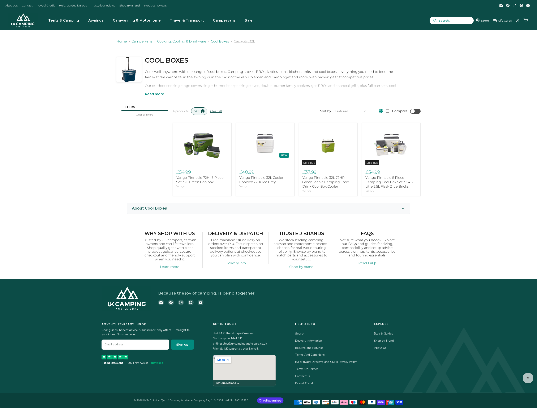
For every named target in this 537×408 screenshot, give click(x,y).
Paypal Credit (46, 5)
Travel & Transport (187, 20)
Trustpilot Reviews (103, 5)
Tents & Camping (63, 20)
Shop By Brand (129, 5)
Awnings (96, 20)
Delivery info (235, 263)
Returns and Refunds (309, 348)
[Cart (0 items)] (525, 20)
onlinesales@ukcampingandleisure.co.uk (240, 344)
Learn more (169, 267)
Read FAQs (367, 263)
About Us (11, 5)
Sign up (182, 344)
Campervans (224, 20)
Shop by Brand (384, 341)
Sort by (325, 111)
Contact (27, 5)
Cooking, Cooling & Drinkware (181, 41)
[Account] (517, 20)
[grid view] (381, 111)
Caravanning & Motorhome (137, 20)
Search (300, 334)
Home (121, 41)
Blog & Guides (383, 334)
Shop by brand (301, 267)
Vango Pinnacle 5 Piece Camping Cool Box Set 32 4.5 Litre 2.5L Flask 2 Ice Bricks (389, 182)
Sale (249, 20)
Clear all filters (144, 114)
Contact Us (302, 376)
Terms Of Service (306, 369)
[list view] (387, 111)
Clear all (216, 111)
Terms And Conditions (310, 355)
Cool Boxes (220, 41)
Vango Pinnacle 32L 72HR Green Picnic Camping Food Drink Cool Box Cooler (325, 182)
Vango (180, 186)
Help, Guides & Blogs (73, 5)
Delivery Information (308, 341)
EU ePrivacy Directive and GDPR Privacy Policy (326, 362)
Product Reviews (155, 5)
